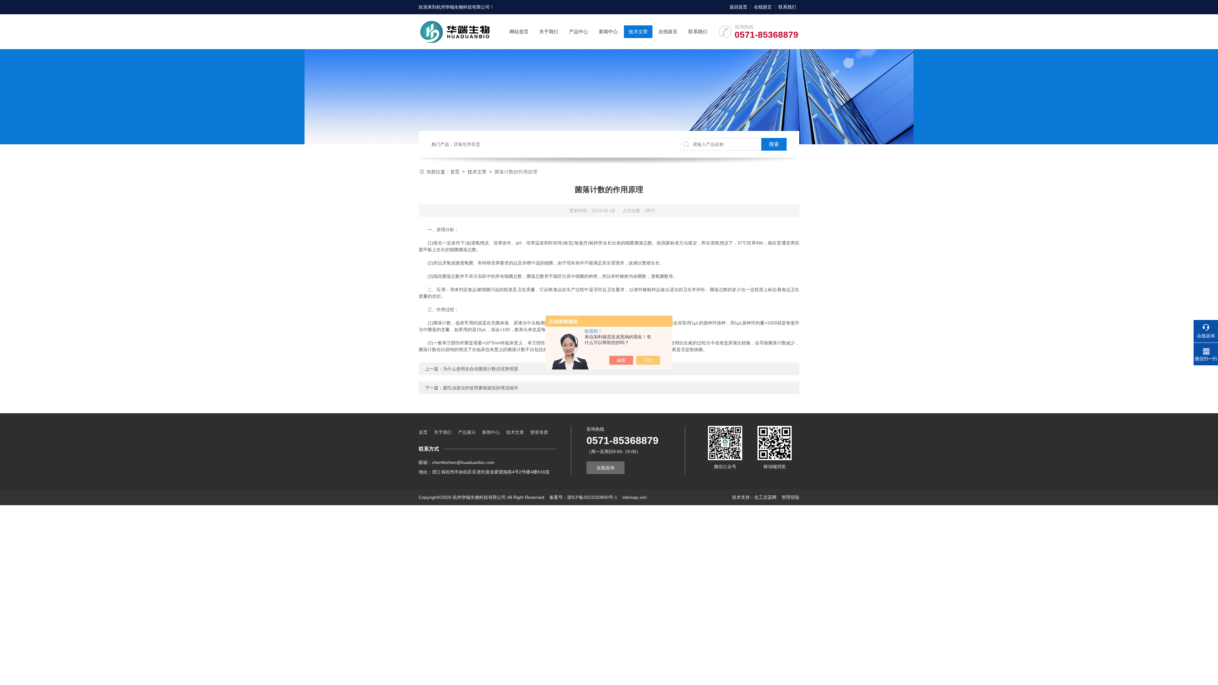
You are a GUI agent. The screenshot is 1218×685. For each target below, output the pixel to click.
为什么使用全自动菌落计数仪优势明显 (480, 368)
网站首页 (518, 31)
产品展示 (467, 432)
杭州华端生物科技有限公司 (463, 7)
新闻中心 (608, 31)
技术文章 (638, 31)
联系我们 (787, 7)
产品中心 (578, 31)
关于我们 (548, 31)
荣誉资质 (539, 432)
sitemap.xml (634, 497)
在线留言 (763, 7)
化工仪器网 (765, 497)
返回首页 (738, 7)
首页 (455, 171)
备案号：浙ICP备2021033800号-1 (583, 497)
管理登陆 (790, 497)
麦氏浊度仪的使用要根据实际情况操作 (480, 387)
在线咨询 (605, 467)
